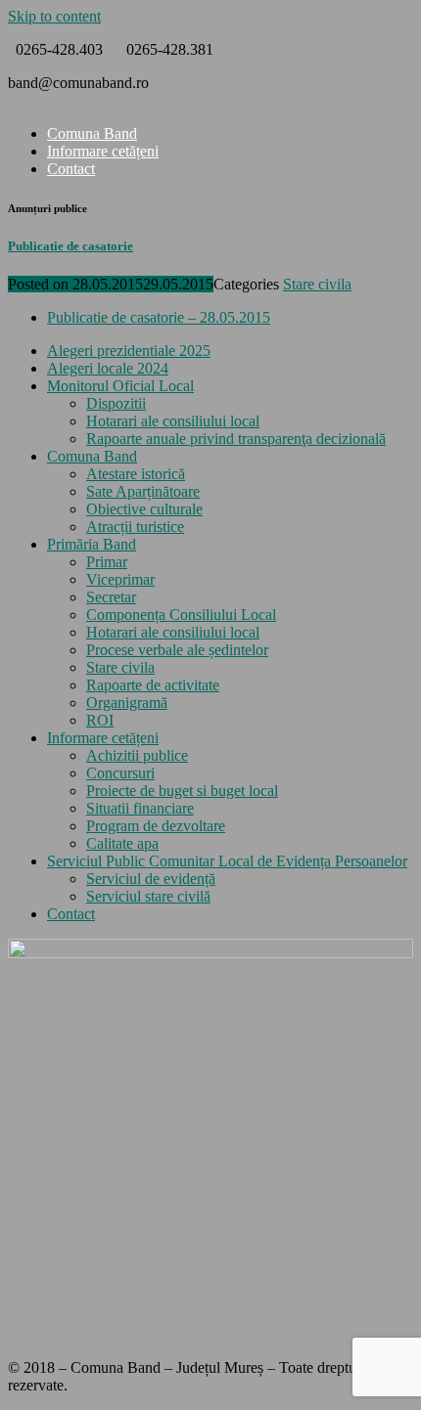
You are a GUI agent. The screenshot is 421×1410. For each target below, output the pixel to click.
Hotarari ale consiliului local (172, 421)
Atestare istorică (135, 473)
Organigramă (126, 702)
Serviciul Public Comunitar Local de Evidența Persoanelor (227, 861)
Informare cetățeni (103, 151)
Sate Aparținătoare (143, 491)
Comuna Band (92, 133)
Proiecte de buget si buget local (182, 790)
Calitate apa (122, 843)
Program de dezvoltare (155, 825)
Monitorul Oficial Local (120, 385)
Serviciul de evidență (150, 878)
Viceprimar (120, 579)
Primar (106, 561)
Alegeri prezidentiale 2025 (128, 350)
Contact (71, 168)
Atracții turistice (135, 526)
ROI (100, 720)
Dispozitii (116, 403)
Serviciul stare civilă (148, 896)
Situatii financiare (140, 808)
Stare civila (317, 284)
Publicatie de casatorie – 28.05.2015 (158, 317)
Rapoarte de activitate (152, 685)
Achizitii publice (137, 755)
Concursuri (120, 773)
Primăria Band (91, 544)
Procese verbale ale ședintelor (177, 649)
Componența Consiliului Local (181, 614)
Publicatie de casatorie (70, 246)
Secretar (111, 597)
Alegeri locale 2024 (107, 368)
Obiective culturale (144, 509)
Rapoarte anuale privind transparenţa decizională (236, 438)
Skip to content (54, 16)
